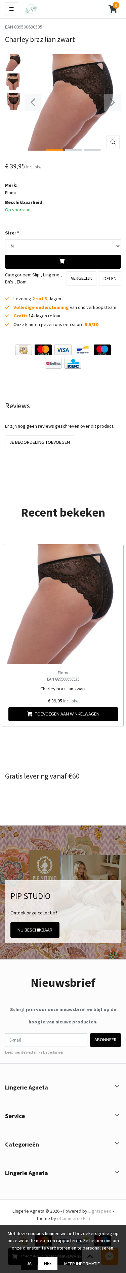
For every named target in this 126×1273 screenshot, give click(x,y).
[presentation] (33, 102)
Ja (29, 1263)
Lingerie (51, 275)
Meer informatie (82, 1264)
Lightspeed (100, 1211)
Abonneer (105, 1040)
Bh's (9, 282)
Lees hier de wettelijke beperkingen (35, 1052)
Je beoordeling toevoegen (39, 442)
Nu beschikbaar (34, 930)
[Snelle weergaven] (113, 554)
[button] (112, 9)
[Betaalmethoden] (23, 349)
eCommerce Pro (73, 1218)
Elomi (10, 193)
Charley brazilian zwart (63, 689)
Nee (48, 1263)
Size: (12, 233)
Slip (36, 275)
